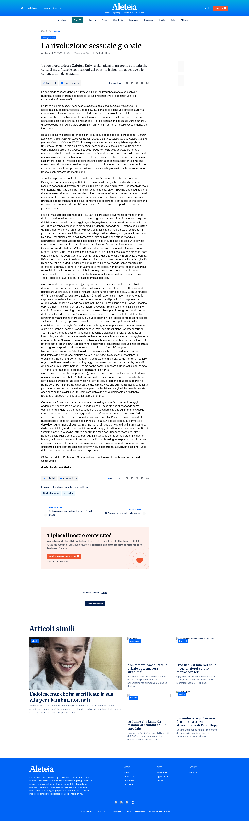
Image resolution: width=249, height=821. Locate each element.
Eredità (162, 20)
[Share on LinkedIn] (132, 83)
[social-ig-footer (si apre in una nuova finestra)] (132, 802)
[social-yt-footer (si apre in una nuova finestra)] (116, 802)
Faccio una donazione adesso (62, 556)
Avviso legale (115, 811)
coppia (57, 31)
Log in (104, 592)
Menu (63, 20)
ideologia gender (51, 493)
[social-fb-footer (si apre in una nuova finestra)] (121, 802)
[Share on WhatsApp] (147, 83)
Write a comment (95, 603)
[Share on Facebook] (127, 83)
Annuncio (161, 780)
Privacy (167, 811)
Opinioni (92, 20)
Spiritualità (133, 20)
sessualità (68, 493)
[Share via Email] (142, 83)
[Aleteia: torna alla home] (124, 6)
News (104, 20)
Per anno (193, 772)
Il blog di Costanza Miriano (79, 53)
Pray (76, 20)
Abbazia (184, 20)
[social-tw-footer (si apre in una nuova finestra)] (127, 802)
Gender (142, 134)
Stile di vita (118, 20)
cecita (182, 694)
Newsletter (162, 772)
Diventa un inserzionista (134, 811)
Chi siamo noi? (101, 811)
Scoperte (148, 20)
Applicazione (162, 776)
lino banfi (183, 641)
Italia (173, 20)
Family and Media (60, 467)
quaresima (134, 641)
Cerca (58, 8)
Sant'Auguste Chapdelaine (134, 13)
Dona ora (219, 8)
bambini (133, 697)
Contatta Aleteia (154, 811)
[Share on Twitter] (137, 83)
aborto (35, 641)
